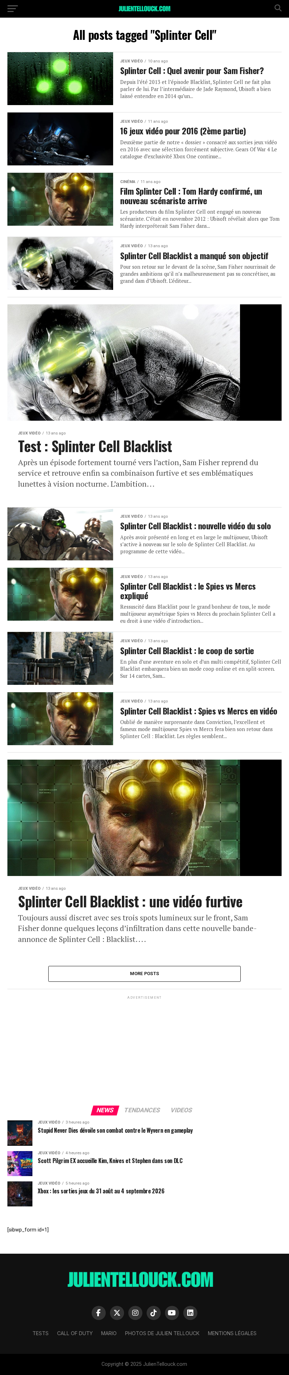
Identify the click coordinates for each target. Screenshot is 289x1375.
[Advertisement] (144, 1050)
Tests (40, 1333)
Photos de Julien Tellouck (162, 1333)
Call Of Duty (75, 1333)
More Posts (144, 973)
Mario (109, 1333)
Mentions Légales (232, 1333)
